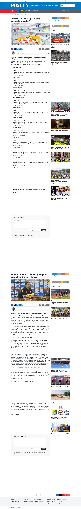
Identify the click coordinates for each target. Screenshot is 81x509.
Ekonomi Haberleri (27, 503)
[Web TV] (66, 1)
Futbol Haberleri (27, 499)
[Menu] (62, 6)
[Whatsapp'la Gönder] (22, 49)
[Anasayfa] (11, 1)
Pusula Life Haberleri (62, 499)
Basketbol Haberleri (39, 501)
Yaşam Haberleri (61, 503)
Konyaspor (42, 409)
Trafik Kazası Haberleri (16, 503)
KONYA (32, 5)
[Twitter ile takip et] (48, 310)
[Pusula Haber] (19, 5)
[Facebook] (12, 49)
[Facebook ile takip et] (48, 54)
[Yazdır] (40, 49)
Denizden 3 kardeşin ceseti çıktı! (31, 10)
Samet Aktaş (18, 309)
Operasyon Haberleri (51, 501)
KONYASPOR (37, 5)
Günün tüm (66, 10)
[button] (43, 49)
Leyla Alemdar (18, 53)
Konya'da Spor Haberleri (28, 501)
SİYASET (43, 5)
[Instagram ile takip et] (65, 495)
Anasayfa (14, 14)
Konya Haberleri (38, 499)
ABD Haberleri (61, 501)
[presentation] (15, 10)
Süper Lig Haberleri (16, 501)
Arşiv (25, 1)
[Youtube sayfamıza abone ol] (63, 495)
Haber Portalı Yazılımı (16, 507)
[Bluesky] (17, 49)
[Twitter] (15, 49)
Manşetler (15, 1)
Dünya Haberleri (50, 503)
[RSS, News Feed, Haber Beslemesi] (68, 495)
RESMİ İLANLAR (49, 5)
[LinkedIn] (20, 49)
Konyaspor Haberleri (51, 499)
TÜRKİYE (56, 5)
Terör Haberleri (38, 503)
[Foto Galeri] (69, 1)
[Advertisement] (31, 178)
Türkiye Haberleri (15, 499)
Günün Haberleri (20, 1)
